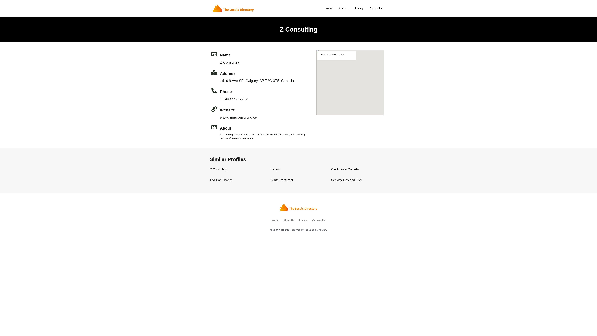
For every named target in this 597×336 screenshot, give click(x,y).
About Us (343, 8)
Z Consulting (218, 169)
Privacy (359, 8)
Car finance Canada (345, 169)
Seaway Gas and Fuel (346, 180)
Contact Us (376, 8)
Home (328, 8)
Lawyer (275, 169)
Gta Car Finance (221, 180)
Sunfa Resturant (282, 180)
